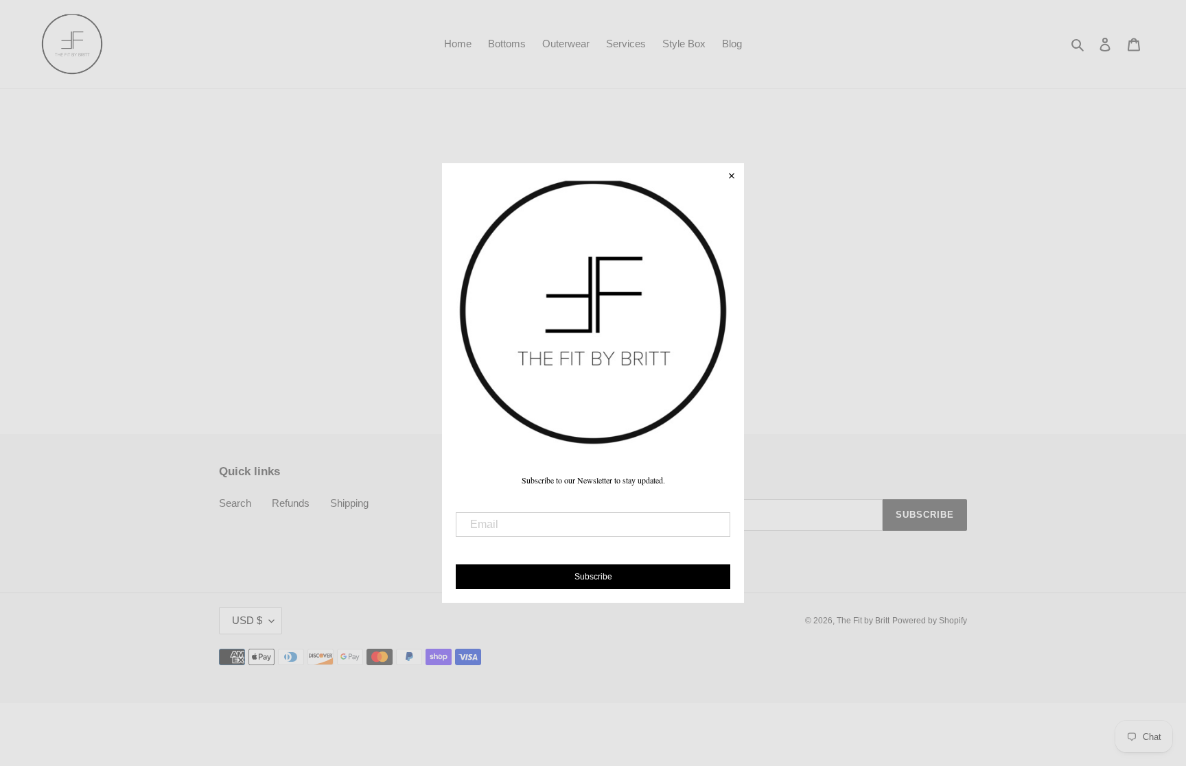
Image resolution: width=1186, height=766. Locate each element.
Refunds (291, 503)
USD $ (247, 620)
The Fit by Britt (863, 620)
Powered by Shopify (929, 620)
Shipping (349, 503)
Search (235, 503)
